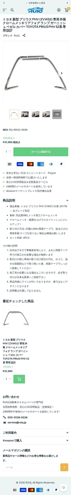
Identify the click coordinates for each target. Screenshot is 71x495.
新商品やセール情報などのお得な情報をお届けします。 (30, 458)
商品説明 (9, 200)
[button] (4, 3)
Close (12, 10)
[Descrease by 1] (11, 155)
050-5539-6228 (17, 417)
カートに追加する (40, 151)
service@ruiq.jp (17, 422)
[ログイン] (58, 10)
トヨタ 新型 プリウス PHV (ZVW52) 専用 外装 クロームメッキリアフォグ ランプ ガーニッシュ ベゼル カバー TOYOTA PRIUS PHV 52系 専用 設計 (16, 351)
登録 (64, 467)
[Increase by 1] (11, 149)
